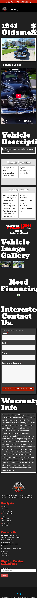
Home (4, 506)
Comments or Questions (12, 363)
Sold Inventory (7, 511)
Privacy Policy (6, 521)
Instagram (5, 555)
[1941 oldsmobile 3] (18, 265)
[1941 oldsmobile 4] (5, 265)
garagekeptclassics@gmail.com (11, 549)
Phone (4, 353)
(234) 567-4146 (24, 1)
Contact (5, 526)
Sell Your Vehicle (7, 513)
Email (5, 343)
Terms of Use (6, 523)
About (4, 516)
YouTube (5, 553)
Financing (5, 518)
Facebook (5, 552)
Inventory (5, 509)
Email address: (6, 568)
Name (5, 333)
